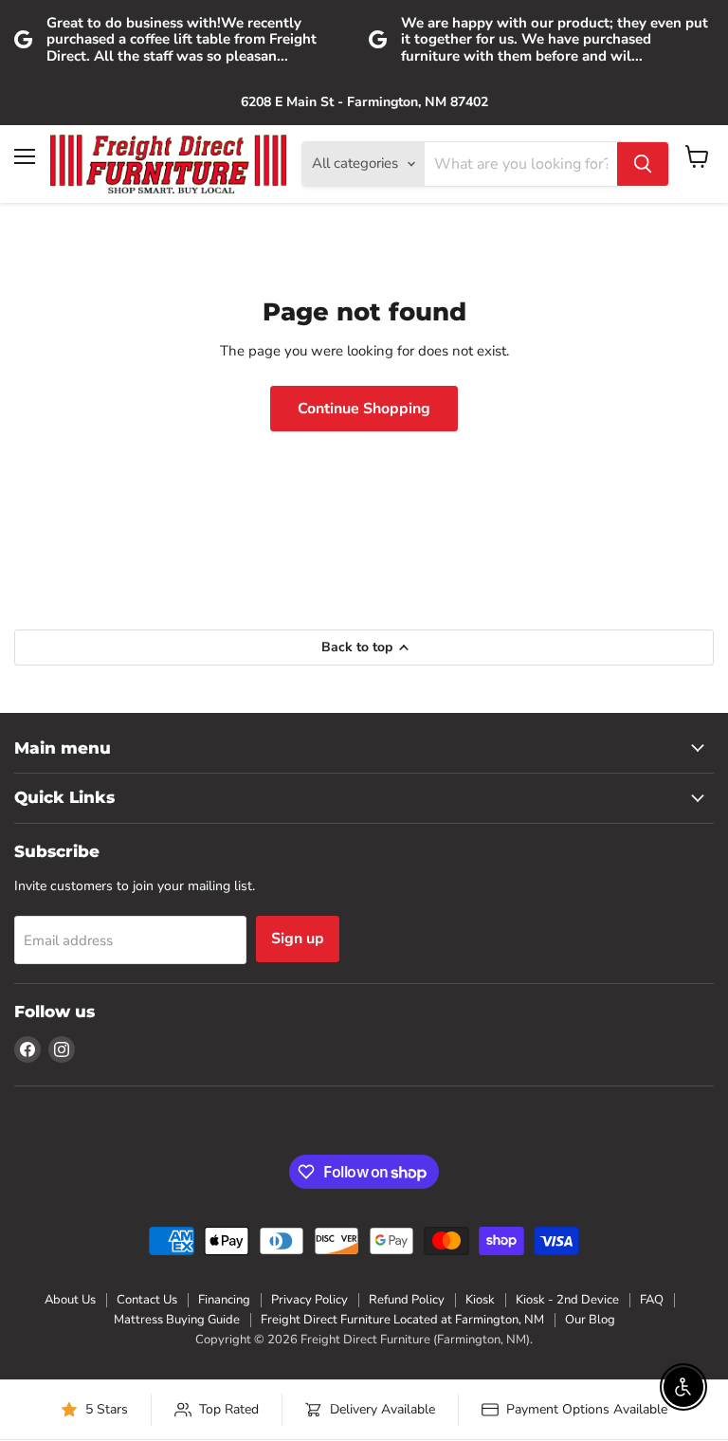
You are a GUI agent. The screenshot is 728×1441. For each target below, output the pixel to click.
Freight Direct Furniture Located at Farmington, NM (402, 1319)
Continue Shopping (364, 408)
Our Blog (590, 1319)
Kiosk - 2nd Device (567, 1299)
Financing (224, 1299)
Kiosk (480, 1299)
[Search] (642, 164)
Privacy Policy (309, 1299)
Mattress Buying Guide (177, 1319)
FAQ (652, 1299)
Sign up (297, 938)
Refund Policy (407, 1299)
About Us (70, 1299)
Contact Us (147, 1299)
